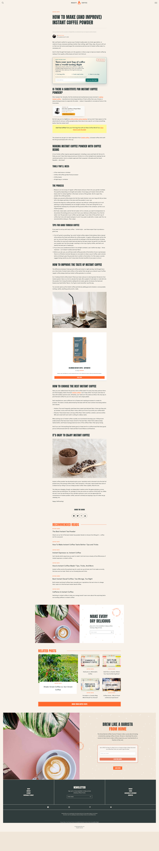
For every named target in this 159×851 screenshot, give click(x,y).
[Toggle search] (3, 3)
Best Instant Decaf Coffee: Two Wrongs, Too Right (72, 579)
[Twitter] (77, 516)
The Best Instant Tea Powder (64, 531)
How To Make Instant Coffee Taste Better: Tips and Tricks (75, 545)
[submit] (111, 632)
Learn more (118, 768)
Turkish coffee (85, 137)
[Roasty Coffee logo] (79, 3)
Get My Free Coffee (118, 759)
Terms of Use (87, 822)
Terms (130, 791)
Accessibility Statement (131, 793)
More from (79, 704)
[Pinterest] (81, 516)
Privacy (130, 789)
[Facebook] (74, 516)
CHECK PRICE (79, 377)
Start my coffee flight (92, 80)
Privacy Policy (63, 822)
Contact (29, 791)
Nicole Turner (61, 35)
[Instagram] (69, 807)
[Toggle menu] (156, 2)
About (28, 789)
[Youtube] (111, 807)
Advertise (130, 795)
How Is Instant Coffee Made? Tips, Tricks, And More (72, 566)
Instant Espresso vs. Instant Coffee (66, 553)
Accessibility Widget (28, 795)
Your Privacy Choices (70, 822)
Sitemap (29, 793)
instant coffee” (76, 392)
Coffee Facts (56, 11)
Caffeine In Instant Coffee (62, 592)
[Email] (85, 516)
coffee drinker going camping (78, 119)
